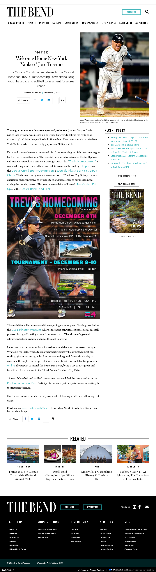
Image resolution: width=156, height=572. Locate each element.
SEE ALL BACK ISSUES (127, 236)
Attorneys (75, 533)
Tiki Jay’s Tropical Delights (125, 144)
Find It (32, 23)
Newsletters (92, 507)
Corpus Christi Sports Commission (32, 170)
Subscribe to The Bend (47, 529)
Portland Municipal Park (21, 383)
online (11, 365)
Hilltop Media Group (17, 549)
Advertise (141, 23)
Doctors (74, 529)
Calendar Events (131, 549)
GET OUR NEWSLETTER (127, 176)
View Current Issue (126, 183)
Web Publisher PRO (55, 563)
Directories (129, 545)
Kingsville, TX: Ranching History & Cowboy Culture (96, 475)
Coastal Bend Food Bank (35, 189)
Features (103, 529)
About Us (13, 529)
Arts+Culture (105, 533)
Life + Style (108, 23)
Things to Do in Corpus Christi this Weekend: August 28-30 (23, 475)
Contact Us (14, 537)
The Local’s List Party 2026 (135, 529)
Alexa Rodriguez (33, 92)
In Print (44, 23)
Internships (13, 545)
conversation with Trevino (36, 408)
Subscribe (131, 12)
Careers (12, 541)
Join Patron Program (47, 533)
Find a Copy (129, 537)
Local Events (16, 23)
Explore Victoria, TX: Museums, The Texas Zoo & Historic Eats (133, 475)
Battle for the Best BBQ (134, 533)
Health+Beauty (106, 545)
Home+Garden (90, 23)
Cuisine (57, 23)
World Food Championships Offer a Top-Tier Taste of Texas (59, 475)
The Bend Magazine (22, 563)
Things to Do (41, 52)
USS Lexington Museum (26, 329)
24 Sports (85, 166)
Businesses (75, 537)
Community (72, 23)
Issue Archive (130, 541)
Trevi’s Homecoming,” (82, 161)
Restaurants (76, 541)
